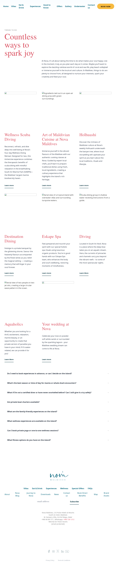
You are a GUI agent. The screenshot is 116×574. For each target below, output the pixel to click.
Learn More (83, 273)
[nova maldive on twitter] (58, 551)
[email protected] (58, 524)
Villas (13, 6)
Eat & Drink (21, 6)
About (7, 494)
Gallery (68, 6)
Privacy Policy (50, 560)
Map (96, 494)
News (56, 494)
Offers (59, 6)
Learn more (9, 185)
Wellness (64, 488)
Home (5, 6)
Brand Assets (106, 494)
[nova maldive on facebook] (49, 551)
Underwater (79, 6)
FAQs (90, 488)
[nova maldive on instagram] (53, 551)
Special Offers (78, 488)
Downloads (46, 494)
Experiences (35, 6)
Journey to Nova (31, 494)
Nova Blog (17, 494)
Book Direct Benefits (82, 494)
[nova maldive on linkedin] (62, 551)
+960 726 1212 (68, 519)
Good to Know (47, 6)
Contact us (91, 6)
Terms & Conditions (64, 560)
